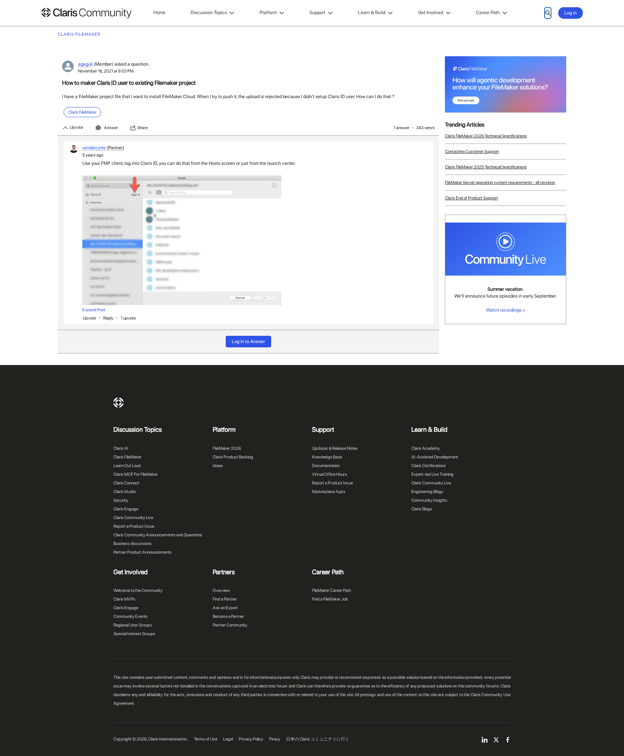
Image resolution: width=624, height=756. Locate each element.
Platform (268, 12)
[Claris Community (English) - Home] (86, 13)
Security (120, 500)
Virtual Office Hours (329, 474)
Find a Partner (225, 599)
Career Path (488, 12)
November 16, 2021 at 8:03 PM (106, 71)
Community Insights (429, 500)
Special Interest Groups (134, 633)
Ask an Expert (225, 607)
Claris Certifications (428, 465)
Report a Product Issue (133, 526)
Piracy (274, 739)
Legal (228, 739)
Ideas (218, 465)
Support (317, 12)
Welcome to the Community (137, 590)
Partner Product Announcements (142, 552)
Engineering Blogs (427, 491)
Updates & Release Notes (335, 448)
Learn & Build (371, 12)
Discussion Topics (209, 12)
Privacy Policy (251, 739)
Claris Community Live (133, 517)
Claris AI (120, 448)
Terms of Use (205, 739)
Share (142, 127)
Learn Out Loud (127, 465)
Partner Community (230, 625)
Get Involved (430, 12)
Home (159, 12)
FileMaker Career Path (331, 590)
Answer (111, 127)
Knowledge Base (327, 457)
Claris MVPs (124, 599)
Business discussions (132, 543)
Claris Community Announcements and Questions (157, 534)
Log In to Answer (248, 341)
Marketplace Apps (329, 491)
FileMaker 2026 (227, 448)
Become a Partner (228, 616)
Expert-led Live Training (432, 474)
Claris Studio (124, 491)
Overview (221, 590)
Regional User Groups (132, 625)
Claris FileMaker (127, 457)
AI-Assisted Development (434, 457)
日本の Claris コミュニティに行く (318, 739)
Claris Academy (425, 448)
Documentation (325, 465)
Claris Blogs (421, 508)
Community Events (130, 616)
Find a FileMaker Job (330, 599)
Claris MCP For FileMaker (135, 474)
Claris (118, 402)
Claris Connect (126, 482)
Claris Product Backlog (233, 457)
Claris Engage (125, 508)
